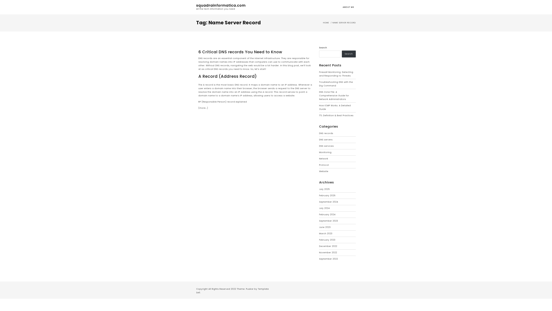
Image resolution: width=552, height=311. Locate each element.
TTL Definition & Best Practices (336, 115)
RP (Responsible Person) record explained (222, 101)
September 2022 (328, 258)
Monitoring (325, 152)
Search (323, 47)
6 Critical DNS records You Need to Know (240, 52)
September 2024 (328, 201)
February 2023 (327, 239)
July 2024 (324, 208)
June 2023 (325, 227)
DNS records (326, 133)
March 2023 (325, 233)
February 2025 (327, 195)
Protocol (324, 165)
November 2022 (328, 252)
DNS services (326, 146)
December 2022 (328, 246)
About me (348, 7)
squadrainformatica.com (221, 5)
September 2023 (328, 220)
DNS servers (326, 139)
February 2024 (327, 214)
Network (323, 158)
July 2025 (324, 189)
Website (323, 171)
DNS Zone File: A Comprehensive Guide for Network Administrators (334, 96)
